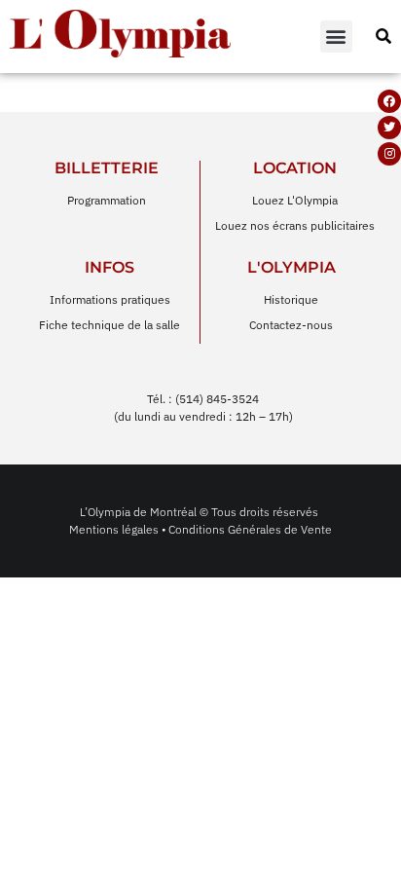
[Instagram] (389, 154)
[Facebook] (389, 101)
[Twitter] (389, 127)
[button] (336, 36)
